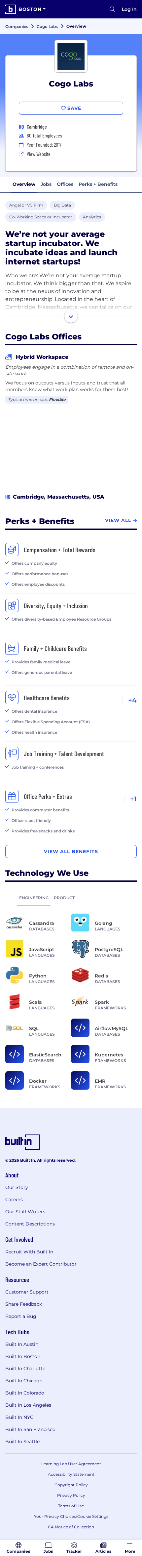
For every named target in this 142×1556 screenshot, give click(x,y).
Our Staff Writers (25, 1212)
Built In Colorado (24, 1393)
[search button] (112, 9)
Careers (14, 1199)
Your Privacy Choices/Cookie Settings (71, 1516)
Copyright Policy (71, 1484)
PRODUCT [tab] (64, 897)
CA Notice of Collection (71, 1526)
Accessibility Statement (71, 1474)
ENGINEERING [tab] (34, 897)
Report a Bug (20, 1316)
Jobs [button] (46, 184)
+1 (133, 799)
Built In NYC (19, 1417)
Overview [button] (24, 184)
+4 (132, 700)
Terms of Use (71, 1505)
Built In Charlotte (25, 1368)
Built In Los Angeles (28, 1405)
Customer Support (27, 1292)
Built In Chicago (24, 1381)
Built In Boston (22, 1356)
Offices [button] (65, 184)
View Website (39, 154)
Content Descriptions (30, 1224)
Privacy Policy (71, 1495)
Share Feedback (23, 1304)
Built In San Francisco (30, 1429)
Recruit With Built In (29, 1252)
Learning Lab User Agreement (71, 1463)
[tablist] (71, 897)
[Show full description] (71, 316)
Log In (129, 9)
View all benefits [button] (71, 851)
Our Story (16, 1187)
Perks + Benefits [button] (98, 184)
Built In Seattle (22, 1442)
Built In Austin (21, 1344)
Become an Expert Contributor (41, 1264)
